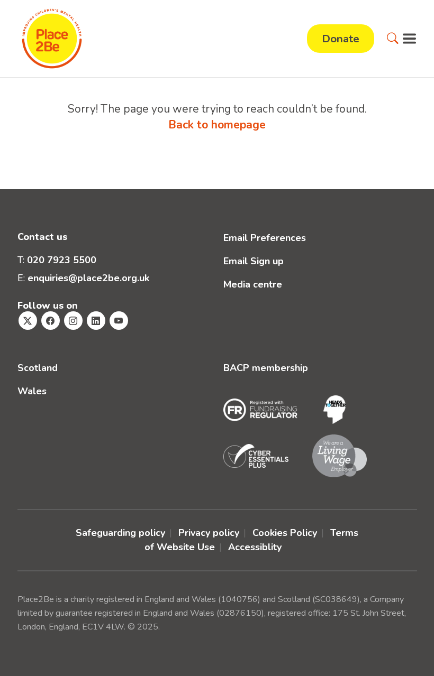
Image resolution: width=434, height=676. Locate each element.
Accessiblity (255, 547)
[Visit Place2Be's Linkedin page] (96, 320)
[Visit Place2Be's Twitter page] (28, 320)
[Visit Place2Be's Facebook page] (50, 320)
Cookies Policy (284, 532)
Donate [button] (340, 38)
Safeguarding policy (120, 532)
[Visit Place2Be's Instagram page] (73, 320)
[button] (393, 39)
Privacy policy (208, 532)
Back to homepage (217, 124)
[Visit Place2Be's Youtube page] (119, 320)
